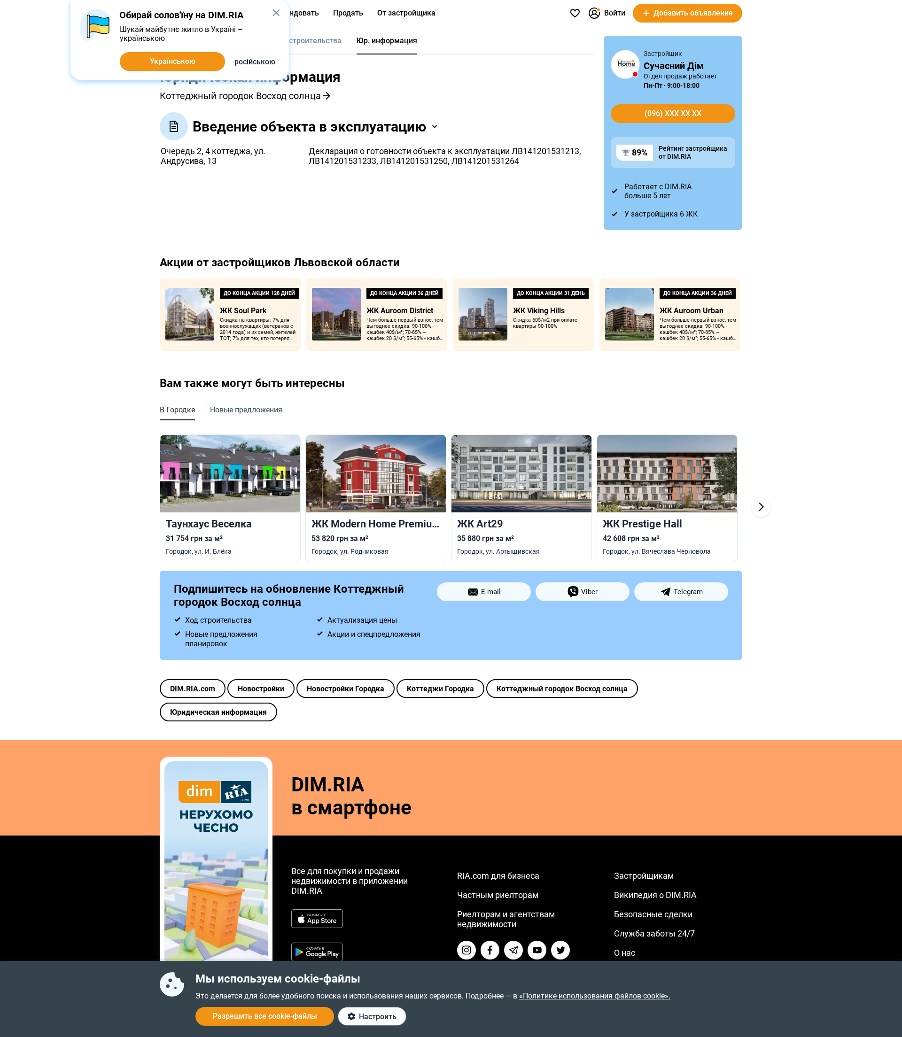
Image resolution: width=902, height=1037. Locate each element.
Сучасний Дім (674, 65)
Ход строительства (308, 40)
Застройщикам (644, 876)
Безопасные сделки (653, 914)
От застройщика (406, 12)
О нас (624, 953)
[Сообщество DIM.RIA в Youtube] (537, 950)
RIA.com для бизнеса (498, 876)
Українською (172, 61)
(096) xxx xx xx (673, 113)
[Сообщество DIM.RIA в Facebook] (490, 950)
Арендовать (297, 12)
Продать (348, 12)
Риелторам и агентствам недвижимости (506, 919)
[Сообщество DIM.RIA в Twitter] (560, 950)
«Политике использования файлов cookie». (594, 995)
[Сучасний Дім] (625, 64)
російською (254, 61)
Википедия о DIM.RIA (655, 895)
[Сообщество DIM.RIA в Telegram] (513, 950)
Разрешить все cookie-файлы (265, 1016)
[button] (276, 12)
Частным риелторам (497, 895)
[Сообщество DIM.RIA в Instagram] (466, 950)
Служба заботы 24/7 (654, 933)
